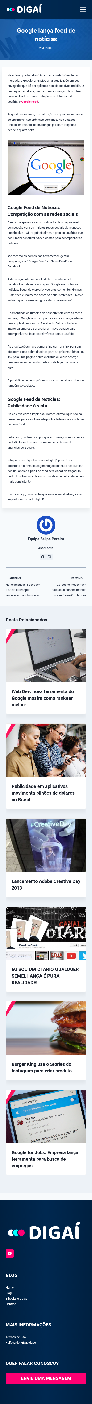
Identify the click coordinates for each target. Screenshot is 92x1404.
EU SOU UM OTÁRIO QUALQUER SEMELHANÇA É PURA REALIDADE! (45, 975)
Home (10, 1287)
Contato (11, 1304)
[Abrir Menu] (81, 9)
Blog (9, 1293)
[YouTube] (10, 1253)
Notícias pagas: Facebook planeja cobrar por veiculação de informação (23, 587)
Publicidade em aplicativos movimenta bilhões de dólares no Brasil (43, 793)
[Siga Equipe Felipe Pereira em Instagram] (49, 557)
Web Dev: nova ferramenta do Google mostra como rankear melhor (43, 698)
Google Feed (29, 101)
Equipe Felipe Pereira (46, 539)
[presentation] (46, 656)
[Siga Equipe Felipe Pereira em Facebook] (43, 557)
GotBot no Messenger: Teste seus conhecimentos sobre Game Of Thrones (68, 587)
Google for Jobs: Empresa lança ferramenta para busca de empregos (45, 1159)
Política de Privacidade (21, 1342)
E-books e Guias (16, 1298)
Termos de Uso (16, 1337)
